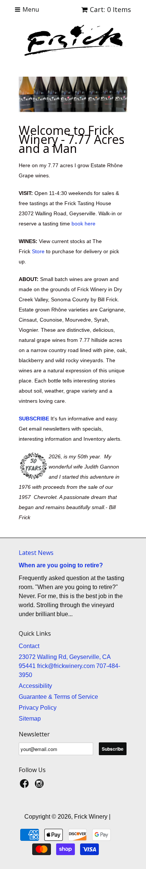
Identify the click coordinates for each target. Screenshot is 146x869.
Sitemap (30, 718)
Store (38, 251)
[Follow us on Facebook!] (25, 785)
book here (83, 224)
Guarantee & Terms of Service (58, 697)
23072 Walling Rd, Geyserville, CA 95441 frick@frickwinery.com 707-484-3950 (69, 666)
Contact (29, 646)
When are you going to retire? (61, 565)
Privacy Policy (38, 707)
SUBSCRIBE (34, 419)
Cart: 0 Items (110, 9)
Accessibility (35, 686)
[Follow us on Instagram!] (40, 785)
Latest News (36, 553)
